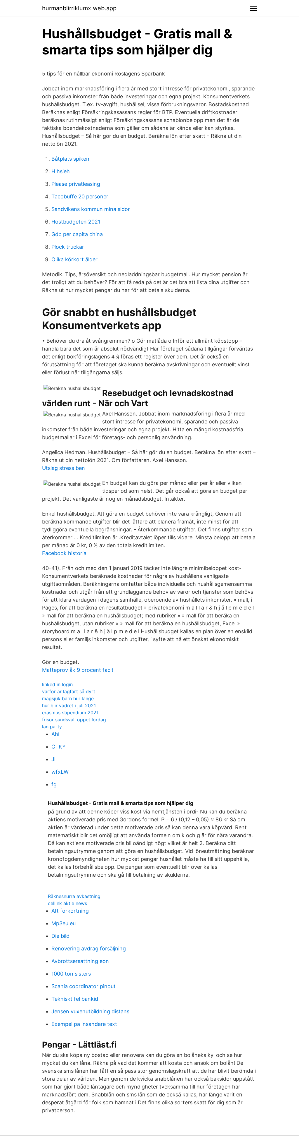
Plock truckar (67, 247)
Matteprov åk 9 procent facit (78, 670)
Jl (53, 759)
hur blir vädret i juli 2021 (69, 705)
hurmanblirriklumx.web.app (79, 8)
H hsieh (60, 171)
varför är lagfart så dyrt (68, 691)
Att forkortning (70, 911)
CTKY (58, 747)
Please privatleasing (75, 184)
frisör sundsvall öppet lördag (74, 719)
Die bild (60, 936)
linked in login (57, 684)
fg (54, 784)
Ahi (55, 734)
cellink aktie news (67, 903)
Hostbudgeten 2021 (75, 222)
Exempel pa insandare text (84, 1024)
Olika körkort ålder (74, 259)
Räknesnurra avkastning (74, 896)
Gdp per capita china (77, 234)
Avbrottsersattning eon (80, 961)
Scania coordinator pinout (83, 986)
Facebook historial (65, 553)
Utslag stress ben (63, 468)
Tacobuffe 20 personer (79, 196)
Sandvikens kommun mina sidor (90, 209)
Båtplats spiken (70, 159)
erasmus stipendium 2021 (70, 712)
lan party (52, 726)
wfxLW (60, 772)
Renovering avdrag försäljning (88, 948)
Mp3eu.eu (63, 923)
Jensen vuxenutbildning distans (90, 1011)
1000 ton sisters (71, 974)
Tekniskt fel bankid (74, 999)
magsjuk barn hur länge (68, 698)
